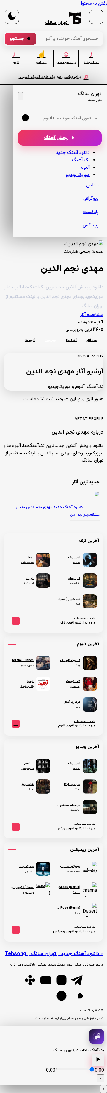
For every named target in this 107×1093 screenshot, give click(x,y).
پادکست (91, 212)
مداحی (92, 185)
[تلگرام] (77, 980)
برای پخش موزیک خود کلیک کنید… (54, 77)
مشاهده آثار (91, 315)
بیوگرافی (91, 198)
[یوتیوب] (45, 980)
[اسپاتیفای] (61, 995)
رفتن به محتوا (94, 3)
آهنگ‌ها (71, 340)
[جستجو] (26, 118)
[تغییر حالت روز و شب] (12, 17)
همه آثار (92, 340)
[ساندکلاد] (77, 995)
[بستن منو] (20, 96)
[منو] (96, 17)
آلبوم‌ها (30, 340)
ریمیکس (91, 225)
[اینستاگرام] (61, 980)
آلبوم (85, 167)
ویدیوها (50, 340)
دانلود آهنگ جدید (73, 152)
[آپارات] (30, 980)
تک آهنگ (81, 160)
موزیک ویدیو (78, 175)
